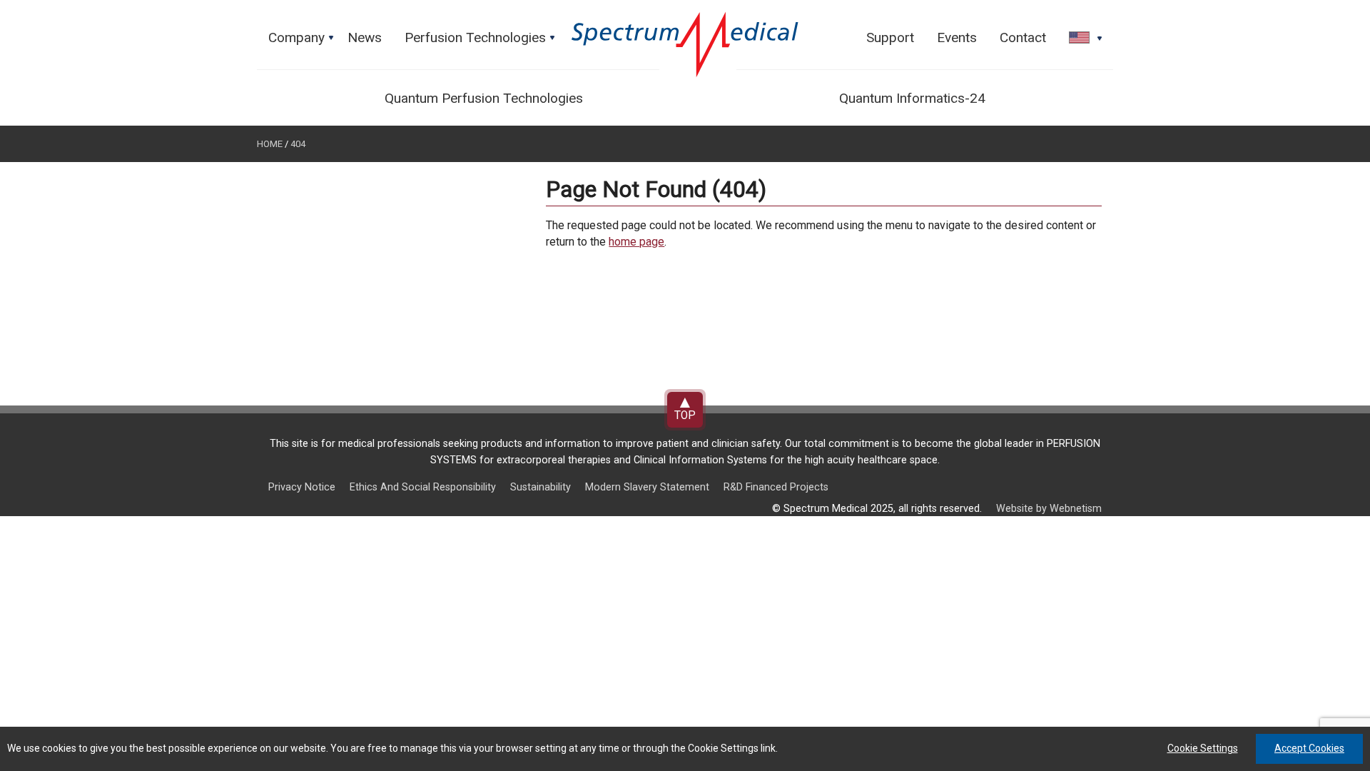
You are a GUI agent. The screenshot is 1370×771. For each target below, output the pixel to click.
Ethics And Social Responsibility (423, 487)
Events (957, 37)
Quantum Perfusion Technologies (484, 98)
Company (302, 41)
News (364, 37)
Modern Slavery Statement (647, 487)
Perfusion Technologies (481, 41)
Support (890, 37)
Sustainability (540, 487)
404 (297, 143)
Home (270, 143)
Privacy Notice (301, 487)
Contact (1023, 37)
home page (636, 241)
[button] (1081, 38)
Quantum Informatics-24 (912, 98)
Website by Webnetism (1049, 509)
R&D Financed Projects (776, 487)
